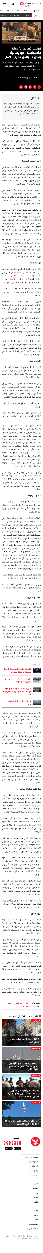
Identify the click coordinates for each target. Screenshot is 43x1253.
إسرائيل (36, 1006)
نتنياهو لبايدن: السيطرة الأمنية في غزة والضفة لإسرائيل (17, 670)
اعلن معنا (35, 1175)
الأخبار (36, 10)
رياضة (36, 1215)
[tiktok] (7, 1143)
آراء (18, 10)
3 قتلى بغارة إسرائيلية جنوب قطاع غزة (24, 1041)
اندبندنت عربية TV (32, 1229)
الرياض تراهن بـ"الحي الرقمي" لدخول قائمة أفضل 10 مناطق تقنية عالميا (23, 1066)
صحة (36, 1219)
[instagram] (15, 1143)
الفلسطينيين (25, 1006)
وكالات (36, 74)
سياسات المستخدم (31, 1157)
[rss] (4, 1143)
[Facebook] (20, 1143)
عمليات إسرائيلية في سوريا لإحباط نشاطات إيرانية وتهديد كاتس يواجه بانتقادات (23, 1093)
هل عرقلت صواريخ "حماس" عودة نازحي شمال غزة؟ (17, 680)
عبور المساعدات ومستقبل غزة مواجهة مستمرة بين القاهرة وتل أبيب (16, 691)
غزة (27, 1003)
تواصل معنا (34, 1171)
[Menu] (4, 4)
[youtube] (12, 1143)
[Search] (13, 4)
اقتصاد (10, 10)
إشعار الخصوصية (32, 1161)
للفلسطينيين (15, 272)
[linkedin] (10, 1143)
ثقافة (36, 1202)
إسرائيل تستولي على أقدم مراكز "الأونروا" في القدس (22, 1122)
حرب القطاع (18, 1003)
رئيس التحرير (33, 1166)
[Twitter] (17, 1143)
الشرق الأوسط (17, 1016)
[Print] (21, 87)
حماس (9, 1003)
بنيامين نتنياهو (17, 279)
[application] (21, 33)
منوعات (35, 1210)
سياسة (27, 10)
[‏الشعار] (37, 24)
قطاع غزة (7, 282)
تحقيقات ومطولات (31, 1224)
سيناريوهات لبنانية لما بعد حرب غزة (17, 703)
